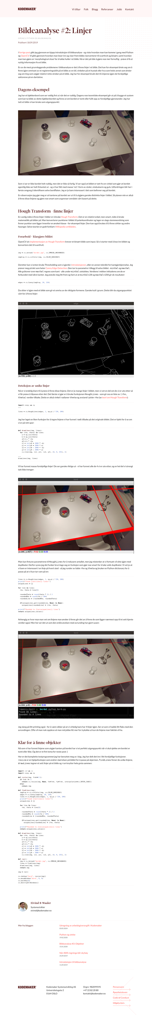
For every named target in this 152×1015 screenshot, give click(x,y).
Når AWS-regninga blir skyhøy (73, 953)
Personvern (118, 987)
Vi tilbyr (76, 9)
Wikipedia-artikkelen (66, 226)
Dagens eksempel (33, 89)
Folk (86, 9)
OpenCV (22, 38)
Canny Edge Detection (56, 268)
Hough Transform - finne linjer (45, 211)
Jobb (119, 9)
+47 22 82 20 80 (90, 990)
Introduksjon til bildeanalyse (72, 962)
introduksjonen (79, 264)
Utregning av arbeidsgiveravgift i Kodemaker (80, 925)
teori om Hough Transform (114, 397)
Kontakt (129, 9)
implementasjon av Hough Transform (47, 241)
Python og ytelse (67, 934)
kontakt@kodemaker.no (94, 993)
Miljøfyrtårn (118, 1003)
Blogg (95, 9)
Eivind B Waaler (41, 903)
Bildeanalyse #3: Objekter (71, 943)
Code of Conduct (121, 997)
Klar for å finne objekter (39, 742)
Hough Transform (69, 217)
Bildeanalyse (44, 38)
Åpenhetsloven (120, 992)
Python (30, 38)
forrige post (24, 52)
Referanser (107, 9)
